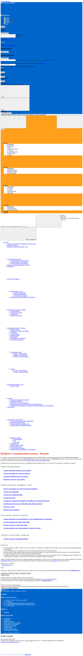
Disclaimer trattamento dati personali (10, 642)
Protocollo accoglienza (16, 401)
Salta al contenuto (5, 1)
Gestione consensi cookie (10, 628)
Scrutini (12, 369)
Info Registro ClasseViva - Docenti (16, 328)
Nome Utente (19, 35)
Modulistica (55, 560)
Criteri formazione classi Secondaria (19, 260)
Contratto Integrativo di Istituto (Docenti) (20, 425)
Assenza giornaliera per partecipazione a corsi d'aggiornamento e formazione (27, 519)
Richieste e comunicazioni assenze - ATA (17, 246)
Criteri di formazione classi (14, 259)
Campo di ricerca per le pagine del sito (10, 226)
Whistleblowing (8, 627)
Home (63, 215)
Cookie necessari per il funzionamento (11, 585)
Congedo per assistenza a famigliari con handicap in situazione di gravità (26, 501)
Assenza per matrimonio (11, 492)
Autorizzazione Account (16, 291)
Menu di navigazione (31, 239)
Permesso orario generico (11, 510)
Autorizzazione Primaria (20, 294)
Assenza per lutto (8, 507)
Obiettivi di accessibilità (10, 626)
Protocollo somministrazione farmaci (19, 400)
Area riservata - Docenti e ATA (15, 419)
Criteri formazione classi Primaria (18, 262)
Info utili (64, 216)
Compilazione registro (16, 352)
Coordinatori (13, 332)
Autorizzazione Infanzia (20, 293)
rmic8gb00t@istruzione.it (20, 603)
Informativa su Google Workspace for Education (22, 297)
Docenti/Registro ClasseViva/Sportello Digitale (38, 460)
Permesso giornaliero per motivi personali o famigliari (20, 489)
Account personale (15, 311)
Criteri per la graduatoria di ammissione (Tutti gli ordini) (21, 243)
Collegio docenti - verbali (16, 445)
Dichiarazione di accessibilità (11, 624)
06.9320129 (9, 601)
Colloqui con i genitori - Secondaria (19, 331)
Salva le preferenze (13, 588)
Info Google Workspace (13, 279)
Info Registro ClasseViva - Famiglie (16, 309)
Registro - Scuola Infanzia (20, 353)
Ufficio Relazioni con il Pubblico (12, 623)
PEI (15, 440)
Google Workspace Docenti (17, 448)
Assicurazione (10, 407)
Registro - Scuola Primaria (20, 355)
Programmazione (18, 439)
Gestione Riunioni (15, 335)
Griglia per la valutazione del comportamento (21, 421)
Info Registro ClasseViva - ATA (15, 384)
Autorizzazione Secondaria (20, 295)
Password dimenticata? (6, 39)
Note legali (6, 620)
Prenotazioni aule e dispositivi (18, 338)
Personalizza (4, 573)
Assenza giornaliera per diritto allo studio (16, 522)
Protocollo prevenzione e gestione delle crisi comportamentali (26, 404)
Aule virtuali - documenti (16, 339)
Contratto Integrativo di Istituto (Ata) (19, 424)
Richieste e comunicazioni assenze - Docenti (18, 265)
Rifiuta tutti (14, 573)
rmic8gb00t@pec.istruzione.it (21, 604)
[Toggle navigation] (13, 121)
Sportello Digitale (14, 329)
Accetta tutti (25, 573)
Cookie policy (7, 618)
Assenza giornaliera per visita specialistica (16, 473)
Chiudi (2, 72)
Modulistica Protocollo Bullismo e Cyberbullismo (23, 449)
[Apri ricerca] (69, 121)
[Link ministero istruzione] (8, 2)
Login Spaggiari (42, 63)
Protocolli (9, 398)
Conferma (8, 113)
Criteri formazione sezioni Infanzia (19, 263)
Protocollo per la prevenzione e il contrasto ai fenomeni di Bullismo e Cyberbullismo (31, 405)
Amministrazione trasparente (11, 630)
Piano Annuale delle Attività (17, 422)
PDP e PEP (16, 442)
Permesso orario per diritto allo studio (15, 525)
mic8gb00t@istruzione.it (7, 560)
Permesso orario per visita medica (14, 479)
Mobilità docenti (14, 443)
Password (18, 36)
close (2, 129)
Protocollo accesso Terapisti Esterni (19, 402)
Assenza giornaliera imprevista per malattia (17, 470)
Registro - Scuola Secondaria (21, 356)
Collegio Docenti (14, 334)
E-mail (17, 60)
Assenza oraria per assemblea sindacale (15, 539)
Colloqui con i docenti (16, 315)
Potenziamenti (14, 314)
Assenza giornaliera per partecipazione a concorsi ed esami (22, 528)
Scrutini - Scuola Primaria (20, 370)
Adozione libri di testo (16, 446)
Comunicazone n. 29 (6, 565)
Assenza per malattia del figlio (12, 495)
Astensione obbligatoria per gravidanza (16, 476)
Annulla (3, 113)
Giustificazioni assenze (16, 312)
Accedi (3, 26)
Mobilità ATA (10, 266)
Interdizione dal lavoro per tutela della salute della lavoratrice (22, 504)
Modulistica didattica (15, 438)
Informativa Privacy (9, 621)
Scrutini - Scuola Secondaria (21, 372)
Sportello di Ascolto (12, 245)
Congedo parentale (9, 498)
